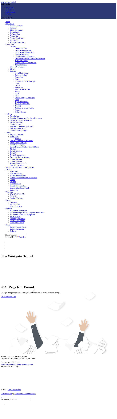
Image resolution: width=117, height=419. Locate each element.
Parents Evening (16, 151)
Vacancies (9, 192)
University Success (17, 223)
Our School (9, 24)
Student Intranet (15, 124)
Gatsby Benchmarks (22, 55)
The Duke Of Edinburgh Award (21, 126)
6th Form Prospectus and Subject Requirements (27, 212)
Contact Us (14, 202)
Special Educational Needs (19, 188)
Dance (17, 79)
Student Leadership (17, 38)
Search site (5, 400)
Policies (8, 14)
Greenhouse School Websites (25, 394)
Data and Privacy (16, 174)
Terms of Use (15, 204)
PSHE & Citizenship (22, 104)
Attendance (14, 171)
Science (17, 110)
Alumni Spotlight (16, 26)
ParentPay (13, 153)
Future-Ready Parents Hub (24, 52)
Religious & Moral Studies (24, 108)
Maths (17, 93)
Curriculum (9, 44)
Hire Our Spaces (16, 206)
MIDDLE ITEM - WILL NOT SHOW (19, 167)
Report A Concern (16, 135)
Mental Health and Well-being (21, 120)
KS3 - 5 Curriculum (17, 67)
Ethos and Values (16, 30)
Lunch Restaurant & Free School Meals (24, 147)
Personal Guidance (21, 61)
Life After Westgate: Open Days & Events (30, 59)
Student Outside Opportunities (25, 63)
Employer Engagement (23, 50)
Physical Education (21, 102)
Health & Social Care (22, 89)
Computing (19, 77)
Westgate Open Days (17, 42)
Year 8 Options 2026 (17, 128)
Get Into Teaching (16, 198)
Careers (13, 46)
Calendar (13, 28)
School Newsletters (17, 229)
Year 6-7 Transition (17, 165)
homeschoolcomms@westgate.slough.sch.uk (17, 364)
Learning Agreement (17, 219)
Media (17, 96)
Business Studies (21, 75)
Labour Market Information (24, 57)
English (17, 85)
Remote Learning (16, 122)
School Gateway (16, 159)
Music (17, 100)
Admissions (14, 137)
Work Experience (21, 65)
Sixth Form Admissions (18, 210)
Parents (8, 132)
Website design (6, 394)
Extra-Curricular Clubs (18, 143)
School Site (14, 190)
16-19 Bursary (15, 217)
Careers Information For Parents (21, 141)
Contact (8, 200)
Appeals (18, 139)
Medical (13, 149)
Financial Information (18, 176)
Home (7, 22)
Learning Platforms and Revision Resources (26, 118)
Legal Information (14, 390)
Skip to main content (8, 2)
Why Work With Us (17, 194)
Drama (17, 83)
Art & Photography (22, 73)
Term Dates (14, 40)
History (17, 91)
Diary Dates (9, 8)
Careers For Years (21, 48)
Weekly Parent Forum (18, 163)
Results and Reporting (18, 186)
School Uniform (16, 161)
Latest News (10, 10)
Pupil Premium (15, 184)
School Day (14, 36)
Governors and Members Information (23, 178)
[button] (10, 17)
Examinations (15, 116)
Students (8, 114)
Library (12, 69)
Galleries (13, 231)
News (7, 225)
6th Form (8, 208)
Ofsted (12, 180)
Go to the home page (8, 297)
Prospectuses (14, 32)
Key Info (8, 169)
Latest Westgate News (18, 227)
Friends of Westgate (17, 145)
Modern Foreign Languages (25, 98)
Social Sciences (20, 112)
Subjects (13, 71)
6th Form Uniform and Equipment (22, 215)
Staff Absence (10, 12)
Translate (22, 237)
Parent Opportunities (17, 155)
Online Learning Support (19, 130)
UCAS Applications (17, 221)
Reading (18, 106)
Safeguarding (15, 34)
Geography (19, 87)
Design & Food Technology (25, 81)
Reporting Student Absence (20, 157)
